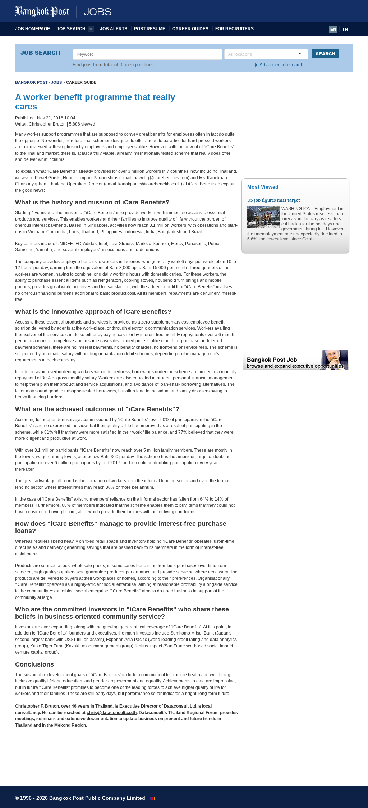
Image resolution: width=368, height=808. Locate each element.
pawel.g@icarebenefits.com (161, 177)
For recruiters (234, 28)
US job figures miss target (273, 200)
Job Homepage (32, 28)
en (333, 29)
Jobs (56, 82)
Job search (71, 28)
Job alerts (113, 28)
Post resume (149, 28)
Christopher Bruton (47, 124)
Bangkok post (31, 82)
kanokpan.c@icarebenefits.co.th (149, 183)
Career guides (190, 28)
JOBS (98, 12)
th (345, 29)
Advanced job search (281, 64)
